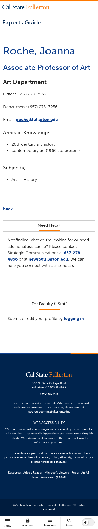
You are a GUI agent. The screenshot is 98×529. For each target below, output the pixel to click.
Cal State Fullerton (25, 7)
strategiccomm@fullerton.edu (48, 411)
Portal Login (27, 522)
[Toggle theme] (88, 522)
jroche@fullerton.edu (37, 119)
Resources (50, 522)
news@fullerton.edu (48, 259)
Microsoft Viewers (57, 472)
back (8, 208)
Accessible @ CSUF (53, 477)
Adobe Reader (32, 472)
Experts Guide (21, 22)
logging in (74, 318)
